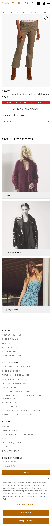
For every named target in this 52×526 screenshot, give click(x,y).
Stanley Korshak (15, 3)
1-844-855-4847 (10, 451)
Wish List (7, 343)
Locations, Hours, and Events (19, 435)
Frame (6, 91)
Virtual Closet (10, 347)
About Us (7, 426)
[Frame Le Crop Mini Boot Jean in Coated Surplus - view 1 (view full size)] (26, 50)
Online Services (11, 371)
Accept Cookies (26, 521)
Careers (6, 447)
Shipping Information (14, 383)
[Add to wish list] (46, 18)
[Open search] (33, 3)
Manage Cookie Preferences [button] (18, 415)
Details (7, 122)
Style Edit (7, 439)
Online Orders (10, 339)
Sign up (26, 473)
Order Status (9, 407)
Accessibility (9, 403)
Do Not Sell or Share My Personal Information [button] (21, 397)
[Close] (49, 479)
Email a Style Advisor (26, 109)
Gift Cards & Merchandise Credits (21, 411)
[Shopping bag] (44, 3)
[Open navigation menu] (48, 3)
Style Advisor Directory (16, 367)
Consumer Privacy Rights (16, 392)
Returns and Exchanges (15, 375)
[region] (26, 500)
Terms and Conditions (14, 379)
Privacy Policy (10, 387)
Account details (11, 335)
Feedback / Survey (12, 443)
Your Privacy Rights (26, 505)
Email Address (9, 461)
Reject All (26, 513)
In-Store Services (11, 430)
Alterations (9, 351)
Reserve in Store (11, 355)
